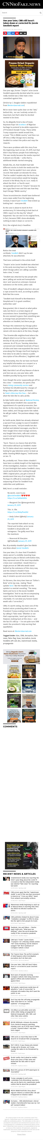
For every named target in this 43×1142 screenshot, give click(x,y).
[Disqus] (21, 757)
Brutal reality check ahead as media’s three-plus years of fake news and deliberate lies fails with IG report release (24, 1060)
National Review (32, 400)
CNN (22, 636)
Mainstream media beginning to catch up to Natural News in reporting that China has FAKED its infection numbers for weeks (25, 908)
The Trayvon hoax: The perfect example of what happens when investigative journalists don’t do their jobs (25, 956)
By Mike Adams (23, 935)
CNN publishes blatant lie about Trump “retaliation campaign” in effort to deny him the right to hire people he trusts (25, 919)
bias (17, 636)
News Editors (18, 29)
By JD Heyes (22, 900)
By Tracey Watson (24, 960)
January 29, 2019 (14, 505)
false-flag (12, 638)
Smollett (24, 201)
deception (29, 636)
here (11, 586)
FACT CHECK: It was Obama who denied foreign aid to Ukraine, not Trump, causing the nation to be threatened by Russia (24, 1048)
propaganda (8, 643)
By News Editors (23, 971)
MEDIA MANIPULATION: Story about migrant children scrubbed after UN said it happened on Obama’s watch (25, 1093)
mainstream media (29, 641)
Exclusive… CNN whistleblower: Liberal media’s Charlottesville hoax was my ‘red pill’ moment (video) (25, 1103)
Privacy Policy (21, 1134)
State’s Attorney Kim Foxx (15, 393)
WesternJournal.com (15, 105)
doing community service (18, 385)
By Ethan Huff (22, 888)
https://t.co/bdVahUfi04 (17, 498)
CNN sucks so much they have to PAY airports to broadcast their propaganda (24, 1038)
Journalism (26, 638)
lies (19, 641)
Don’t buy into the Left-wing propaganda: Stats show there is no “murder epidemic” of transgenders (25, 1002)
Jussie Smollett (22, 548)
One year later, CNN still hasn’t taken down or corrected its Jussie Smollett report (24, 966)
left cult (14, 641)
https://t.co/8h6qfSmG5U (17, 512)
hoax (19, 638)
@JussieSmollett (14, 496)
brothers (22, 125)
